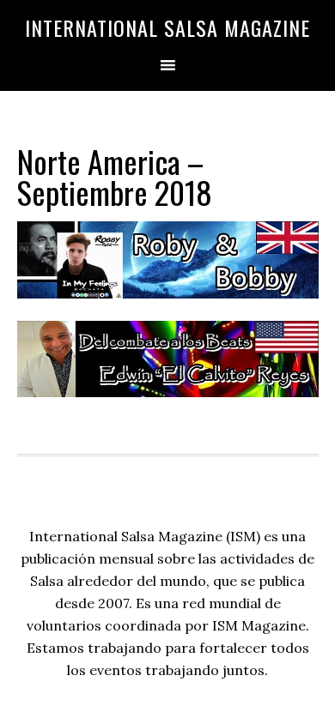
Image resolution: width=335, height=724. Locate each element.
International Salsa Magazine (167, 27)
